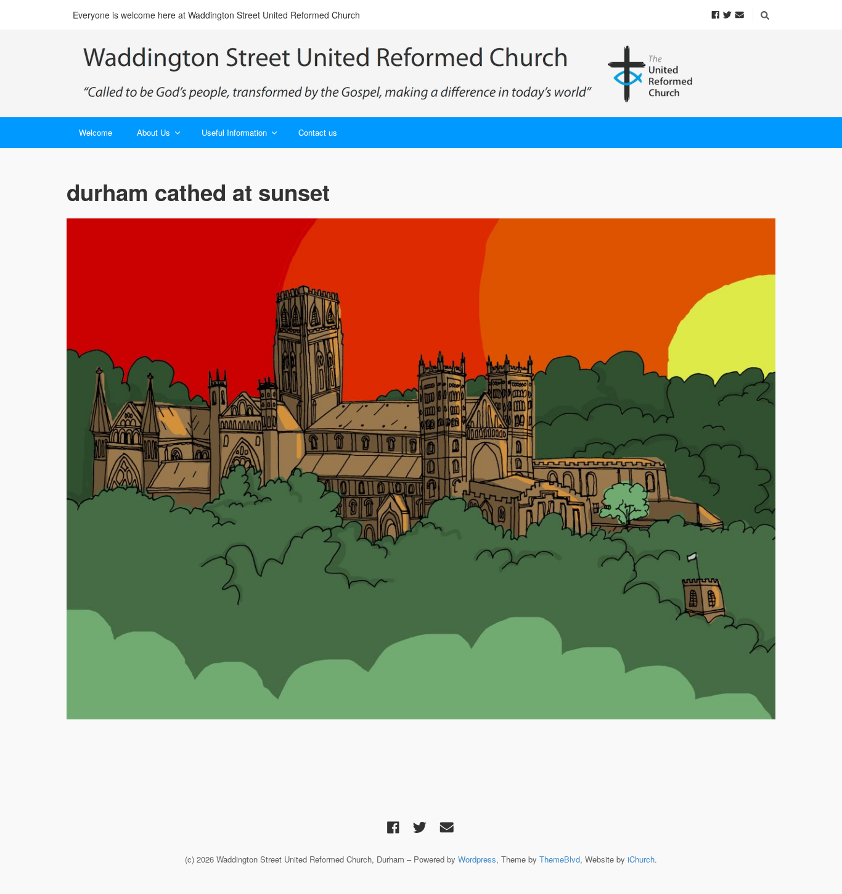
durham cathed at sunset (198, 192)
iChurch (641, 859)
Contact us (317, 132)
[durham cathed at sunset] (421, 469)
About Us (153, 132)
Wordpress (477, 859)
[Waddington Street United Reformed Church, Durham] (388, 73)
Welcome (95, 132)
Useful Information (234, 132)
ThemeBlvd (559, 859)
